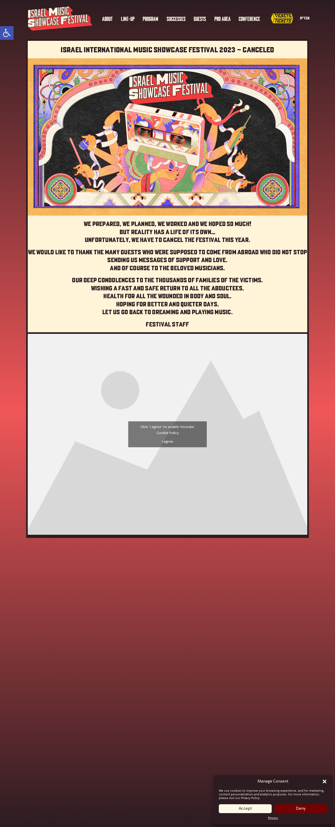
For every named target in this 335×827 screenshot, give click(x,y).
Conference (249, 18)
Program (150, 18)
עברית (305, 18)
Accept (245, 809)
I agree (167, 441)
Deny (301, 809)
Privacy (273, 818)
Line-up (128, 18)
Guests (200, 18)
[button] (324, 781)
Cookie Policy (168, 433)
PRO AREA (222, 18)
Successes (176, 18)
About (107, 18)
